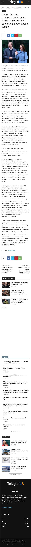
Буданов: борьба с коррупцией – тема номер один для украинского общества (20, 301)
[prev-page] (3, 308)
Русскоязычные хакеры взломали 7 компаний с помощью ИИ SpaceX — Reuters (19, 292)
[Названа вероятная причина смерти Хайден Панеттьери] (6, 443)
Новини (8, 7)
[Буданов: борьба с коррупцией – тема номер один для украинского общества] (6, 301)
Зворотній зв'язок (7, 507)
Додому (4, 7)
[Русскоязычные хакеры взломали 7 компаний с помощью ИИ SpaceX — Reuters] (6, 293)
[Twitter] (12, 35)
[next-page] (5, 308)
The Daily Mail (11, 250)
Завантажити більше (15, 431)
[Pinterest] (16, 35)
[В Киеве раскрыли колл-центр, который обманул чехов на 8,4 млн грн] (6, 460)
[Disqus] (15, 332)
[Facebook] (8, 35)
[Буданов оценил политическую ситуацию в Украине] (6, 285)
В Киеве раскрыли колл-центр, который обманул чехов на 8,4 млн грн (19, 459)
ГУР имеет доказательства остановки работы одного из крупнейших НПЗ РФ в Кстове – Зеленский (15, 383)
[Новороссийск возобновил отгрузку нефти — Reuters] (6, 469)
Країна (3, 287)
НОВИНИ (5, 357)
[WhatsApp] (20, 35)
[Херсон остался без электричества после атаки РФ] (6, 452)
